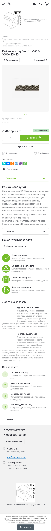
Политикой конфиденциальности (32, 523)
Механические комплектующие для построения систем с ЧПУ (25, 40)
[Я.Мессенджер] (4, 163)
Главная (5, 37)
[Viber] (20, 163)
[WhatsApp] (25, 163)
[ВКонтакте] (8, 163)
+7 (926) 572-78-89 (13, 429)
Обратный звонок (13, 441)
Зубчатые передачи (13, 43)
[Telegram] (16, 163)
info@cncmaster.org (16, 457)
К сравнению (12, 153)
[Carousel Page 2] (26, 114)
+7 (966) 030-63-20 (14, 435)
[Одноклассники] (12, 163)
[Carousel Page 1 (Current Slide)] (24, 114)
